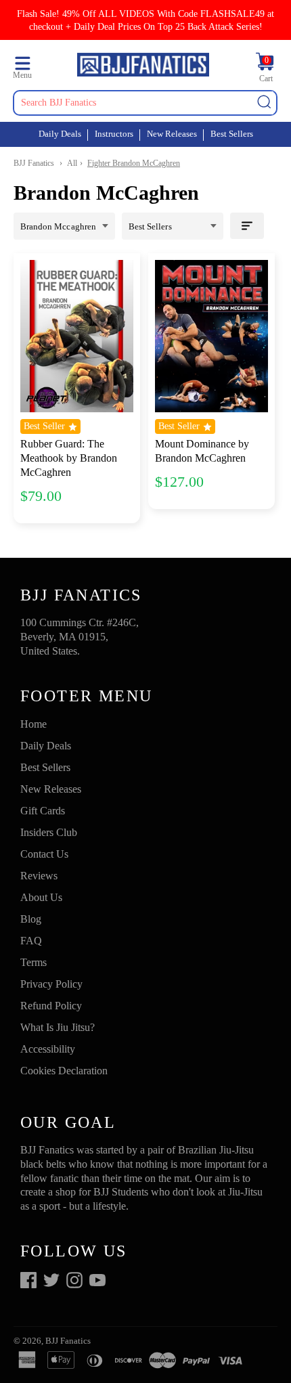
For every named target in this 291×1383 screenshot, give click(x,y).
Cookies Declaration (64, 1070)
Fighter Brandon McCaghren (133, 163)
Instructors (114, 134)
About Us (41, 897)
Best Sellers (231, 134)
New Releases (172, 134)
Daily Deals (60, 134)
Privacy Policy (51, 984)
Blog (30, 919)
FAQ (31, 940)
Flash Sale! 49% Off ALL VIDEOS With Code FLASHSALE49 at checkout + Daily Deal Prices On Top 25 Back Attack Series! (145, 20)
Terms (33, 962)
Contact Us (44, 854)
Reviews (39, 875)
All (72, 163)
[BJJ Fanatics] (142, 67)
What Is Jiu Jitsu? (57, 1027)
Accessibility (47, 1049)
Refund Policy (51, 1005)
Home (33, 724)
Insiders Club (48, 832)
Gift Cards (42, 810)
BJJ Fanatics (34, 163)
